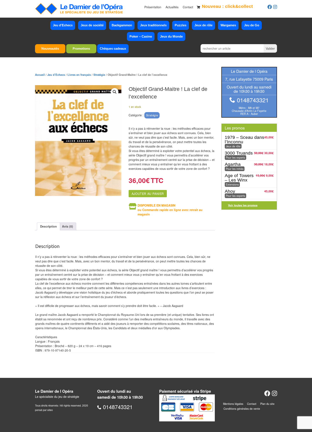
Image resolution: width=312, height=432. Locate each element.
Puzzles (180, 25)
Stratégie (99, 75)
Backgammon (122, 25)
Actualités (172, 7)
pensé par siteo (44, 410)
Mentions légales (233, 404)
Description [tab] (48, 226)
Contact (188, 7)
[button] (114, 92)
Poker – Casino (140, 36)
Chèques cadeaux (113, 48)
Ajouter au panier (148, 193)
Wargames (228, 25)
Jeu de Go (251, 25)
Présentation (152, 7)
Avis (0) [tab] (67, 226)
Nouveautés (50, 48)
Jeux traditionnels (153, 25)
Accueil (40, 75)
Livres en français (79, 75)
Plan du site (267, 404)
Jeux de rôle (203, 25)
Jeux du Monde (171, 36)
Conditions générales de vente (241, 409)
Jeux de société (92, 25)
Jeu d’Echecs (63, 25)
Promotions (81, 48)
